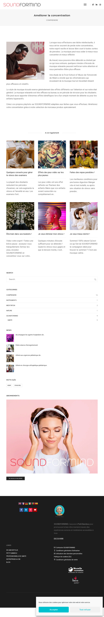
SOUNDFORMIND (12, 316)
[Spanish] (36, 503)
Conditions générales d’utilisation (68, 551)
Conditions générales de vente (67, 560)
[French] (23, 503)
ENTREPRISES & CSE (13, 559)
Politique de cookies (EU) (62, 557)
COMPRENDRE (52, 20)
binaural (18, 385)
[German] (26, 503)
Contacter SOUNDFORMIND (65, 547)
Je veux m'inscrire (15, 478)
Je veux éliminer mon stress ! (51, 234)
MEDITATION (10, 305)
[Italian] (30, 503)
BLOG (8, 562)
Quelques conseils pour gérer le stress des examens (19, 174)
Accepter (54, 610)
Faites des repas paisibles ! (82, 172)
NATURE (9, 311)
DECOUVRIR (58, 539)
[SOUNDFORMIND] (22, 5)
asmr (9, 385)
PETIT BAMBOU (11, 553)
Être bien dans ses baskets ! (19, 234)
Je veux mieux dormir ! (80, 234)
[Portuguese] (33, 503)
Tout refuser (85, 610)
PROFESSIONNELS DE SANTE (16, 556)
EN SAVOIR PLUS (12, 550)
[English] (20, 503)
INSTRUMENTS (11, 300)
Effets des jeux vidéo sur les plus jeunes (51, 174)
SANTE (10, 320)
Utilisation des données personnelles (69, 554)
